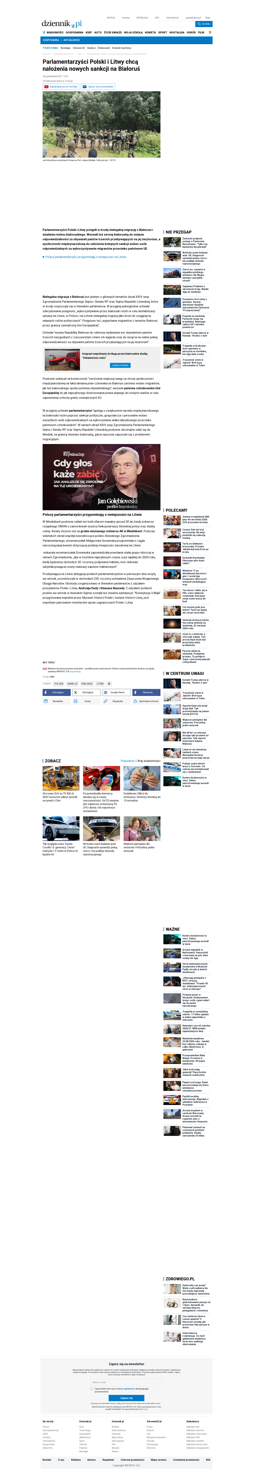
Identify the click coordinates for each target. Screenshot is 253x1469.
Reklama (76, 1459)
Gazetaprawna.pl (51, 1430)
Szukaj (206, 24)
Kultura (115, 1451)
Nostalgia (65, 48)
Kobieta (115, 1427)
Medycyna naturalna (156, 1437)
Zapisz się (126, 1398)
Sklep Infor (48, 1448)
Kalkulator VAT (193, 1437)
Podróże (83, 1448)
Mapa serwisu (158, 1459)
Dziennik (46, 54)
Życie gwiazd (118, 1441)
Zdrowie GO (79, 48)
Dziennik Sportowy (121, 48)
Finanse (150, 1430)
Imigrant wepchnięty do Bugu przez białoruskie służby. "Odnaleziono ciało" (115, 355)
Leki (148, 1434)
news (79, 54)
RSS (208, 1459)
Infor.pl (46, 1427)
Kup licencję (75, 671)
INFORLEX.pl (142, 18)
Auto (81, 1427)
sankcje (72, 683)
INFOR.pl (111, 18)
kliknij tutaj (143, 1409)
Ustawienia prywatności (186, 1459)
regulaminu (128, 1389)
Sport (81, 1441)
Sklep (207, 18)
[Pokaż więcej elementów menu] (210, 32)
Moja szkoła (117, 1437)
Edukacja (116, 1434)
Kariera (91, 1459)
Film (114, 1444)
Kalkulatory (193, 1421)
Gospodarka (51, 40)
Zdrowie (83, 1444)
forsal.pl (126, 18)
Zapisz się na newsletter (100, 86)
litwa (100, 683)
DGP (157, 18)
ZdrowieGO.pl (172, 18)
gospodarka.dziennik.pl (63, 54)
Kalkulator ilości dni (195, 1430)
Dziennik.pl (85, 1421)
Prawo (150, 1427)
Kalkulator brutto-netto (197, 1444)
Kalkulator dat (193, 1427)
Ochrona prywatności (132, 1459)
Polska (58, 683)
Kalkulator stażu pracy (197, 1434)
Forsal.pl (46, 1437)
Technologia (85, 1430)
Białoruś (87, 683)
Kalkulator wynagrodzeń (198, 1448)
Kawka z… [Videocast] (98, 48)
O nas (61, 1459)
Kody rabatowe (119, 1430)
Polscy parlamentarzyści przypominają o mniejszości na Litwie (86, 257)
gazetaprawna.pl (193, 18)
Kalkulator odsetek (195, 1441)
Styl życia (151, 1448)
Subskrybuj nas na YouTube (63, 86)
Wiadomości (85, 1437)
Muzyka (115, 1448)
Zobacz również (120, 365)
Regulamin (108, 1459)
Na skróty (48, 1421)
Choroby (150, 1441)
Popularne (127, 761)
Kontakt (47, 1459)
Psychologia (152, 1444)
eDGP (45, 1434)
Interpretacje (49, 1444)
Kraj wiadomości (149, 761)
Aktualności (72, 40)
